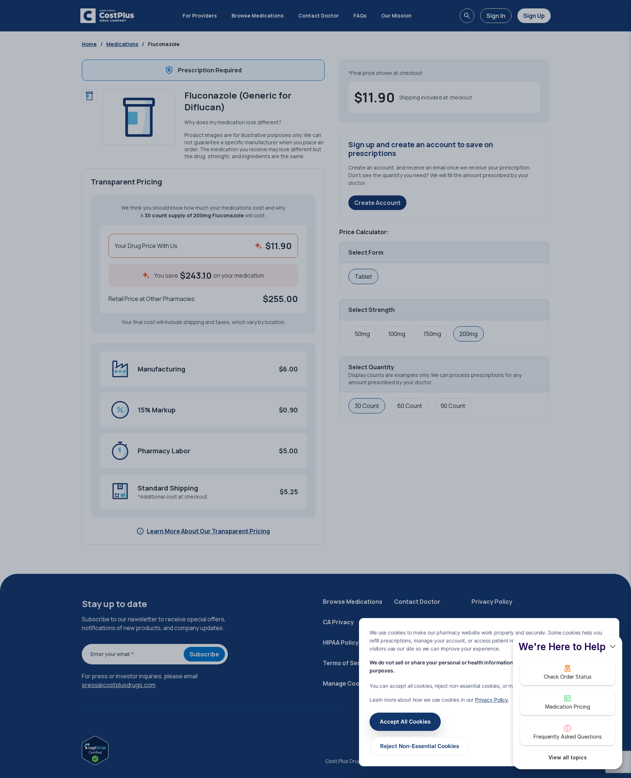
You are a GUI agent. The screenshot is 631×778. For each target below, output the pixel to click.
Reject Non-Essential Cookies (419, 746)
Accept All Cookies (405, 721)
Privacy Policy (491, 700)
